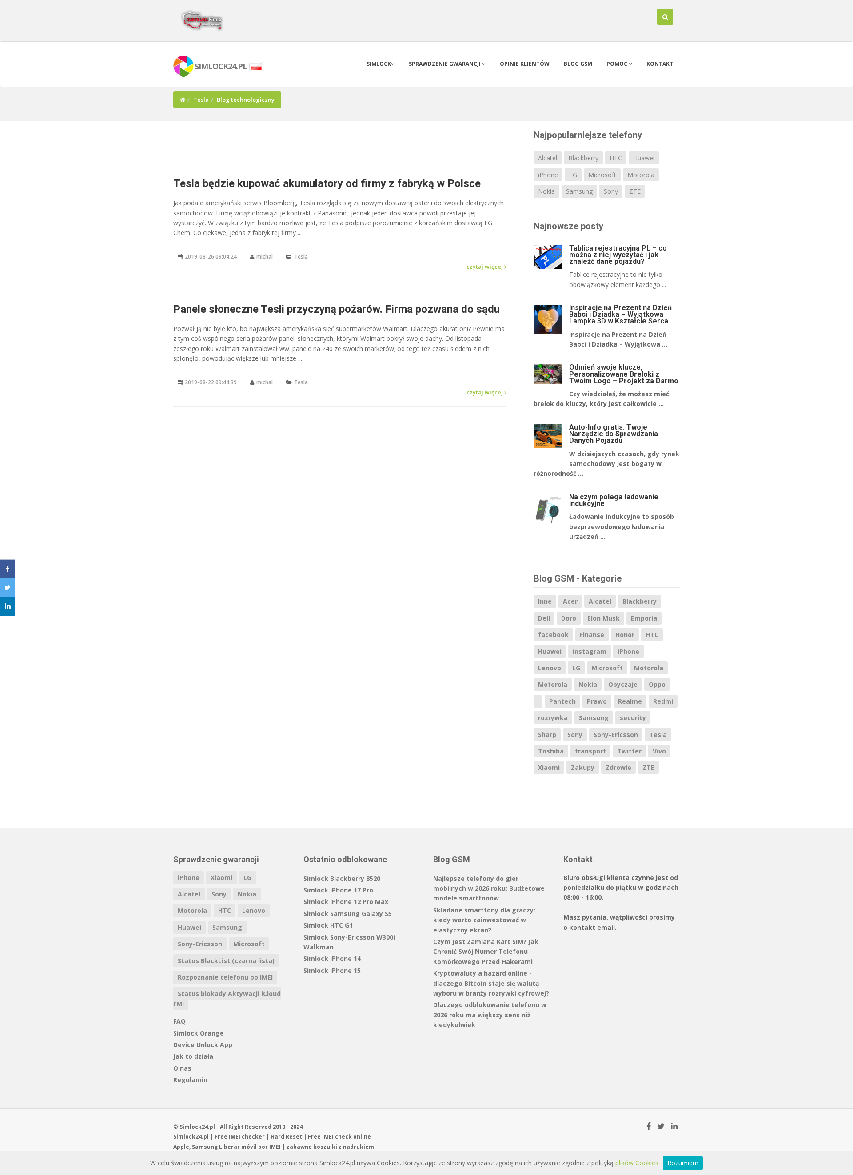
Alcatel (547, 158)
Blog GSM (578, 64)
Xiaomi (549, 767)
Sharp (547, 734)
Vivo (659, 751)
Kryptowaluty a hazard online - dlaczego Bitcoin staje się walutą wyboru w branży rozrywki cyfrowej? (491, 983)
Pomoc (617, 64)
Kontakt (659, 64)
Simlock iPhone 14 (332, 958)
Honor (624, 634)
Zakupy (582, 767)
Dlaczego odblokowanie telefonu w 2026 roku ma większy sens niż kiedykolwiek (489, 1014)
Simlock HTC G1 (328, 925)
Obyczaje (623, 684)
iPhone (548, 175)
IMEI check (337, 1136)
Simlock (379, 64)
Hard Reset (286, 1136)
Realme (630, 701)
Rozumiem (682, 1163)
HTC (616, 158)
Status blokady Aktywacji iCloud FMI (227, 998)
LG (573, 175)
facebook (553, 634)
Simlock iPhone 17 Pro (338, 890)
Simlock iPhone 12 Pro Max (345, 901)
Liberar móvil (238, 1147)
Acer (570, 601)
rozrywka (553, 717)
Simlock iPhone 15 (332, 970)
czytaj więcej (485, 267)
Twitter (629, 751)
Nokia (546, 191)
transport (590, 751)
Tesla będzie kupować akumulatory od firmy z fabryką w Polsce (327, 183)
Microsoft (602, 175)
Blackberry (583, 158)
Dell (544, 618)
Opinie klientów (525, 64)
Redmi (663, 701)
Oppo (657, 684)
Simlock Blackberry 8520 (341, 878)
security (633, 717)
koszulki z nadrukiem (343, 1147)
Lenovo (549, 668)
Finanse (592, 634)
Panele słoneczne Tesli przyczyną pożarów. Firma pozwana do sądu (336, 309)
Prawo (597, 701)
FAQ (179, 1021)
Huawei (643, 158)
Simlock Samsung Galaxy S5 (347, 913)
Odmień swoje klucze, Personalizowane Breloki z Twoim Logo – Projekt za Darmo (623, 374)
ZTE (635, 191)
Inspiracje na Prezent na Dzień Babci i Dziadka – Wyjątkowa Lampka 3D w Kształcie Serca (620, 314)
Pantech (562, 701)
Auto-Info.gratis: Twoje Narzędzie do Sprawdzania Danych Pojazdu (613, 434)
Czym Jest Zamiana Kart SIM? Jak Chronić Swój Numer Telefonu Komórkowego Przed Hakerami (485, 951)
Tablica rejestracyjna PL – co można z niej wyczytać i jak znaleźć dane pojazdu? (618, 255)
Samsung (579, 191)
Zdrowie (618, 767)
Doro (568, 618)
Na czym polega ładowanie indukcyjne (613, 500)
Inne (545, 601)
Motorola (640, 175)
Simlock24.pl (191, 1136)
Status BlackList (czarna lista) (226, 960)
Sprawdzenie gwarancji (445, 64)
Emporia (644, 618)
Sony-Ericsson (616, 734)
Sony (611, 191)
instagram (589, 651)
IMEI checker (247, 1136)
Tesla (201, 100)
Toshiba (551, 751)
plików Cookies (636, 1163)
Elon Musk (603, 618)
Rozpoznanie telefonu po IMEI (225, 977)
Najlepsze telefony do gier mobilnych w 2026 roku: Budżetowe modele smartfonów (489, 888)
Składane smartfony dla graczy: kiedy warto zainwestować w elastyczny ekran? (484, 920)
